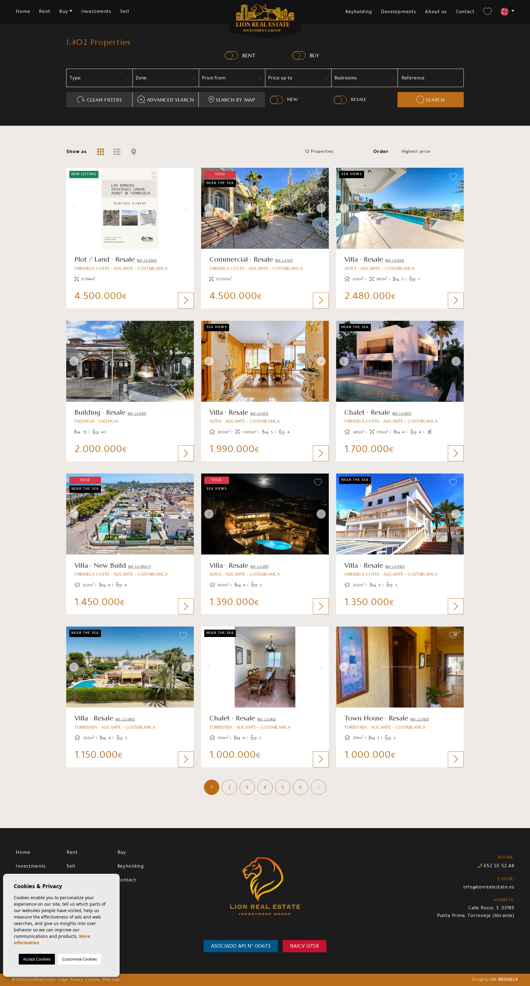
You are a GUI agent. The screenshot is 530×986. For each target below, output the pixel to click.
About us (436, 12)
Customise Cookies (79, 959)
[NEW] (276, 100)
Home (23, 12)
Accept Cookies (37, 959)
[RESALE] (340, 100)
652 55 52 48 (498, 866)
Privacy (76, 980)
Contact (465, 12)
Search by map (235, 100)
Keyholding (358, 12)
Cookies (92, 980)
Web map (111, 980)
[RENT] (231, 55)
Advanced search (170, 100)
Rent (44, 12)
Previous (72, 208)
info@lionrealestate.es (488, 887)
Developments (398, 12)
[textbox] (102, 79)
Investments (96, 12)
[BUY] (298, 55)
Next (188, 208)
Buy (121, 853)
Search (435, 100)
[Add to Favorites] (183, 177)
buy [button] (63, 12)
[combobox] (99, 78)
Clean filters (104, 100)
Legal (63, 980)
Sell (124, 12)
